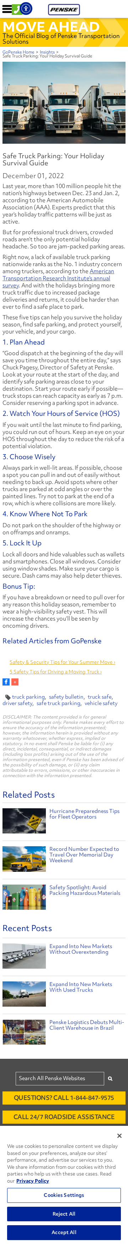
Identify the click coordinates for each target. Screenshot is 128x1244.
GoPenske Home (18, 52)
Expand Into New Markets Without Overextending (80, 949)
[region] (64, 1185)
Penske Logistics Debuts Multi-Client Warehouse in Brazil (86, 1025)
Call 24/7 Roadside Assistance (64, 1117)
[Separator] (14, 682)
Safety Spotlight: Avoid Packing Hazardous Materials (84, 890)
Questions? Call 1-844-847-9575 (64, 1098)
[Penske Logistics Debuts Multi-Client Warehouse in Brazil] (24, 1033)
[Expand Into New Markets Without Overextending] (24, 957)
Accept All (64, 1232)
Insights (47, 52)
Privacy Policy (32, 1181)
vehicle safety (101, 703)
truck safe (100, 696)
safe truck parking (58, 703)
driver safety (17, 703)
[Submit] (110, 1078)
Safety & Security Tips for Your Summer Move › (62, 662)
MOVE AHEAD (51, 26)
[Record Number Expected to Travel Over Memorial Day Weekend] (24, 859)
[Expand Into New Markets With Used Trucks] (24, 995)
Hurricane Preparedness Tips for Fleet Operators (84, 814)
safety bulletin (66, 696)
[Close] (119, 1136)
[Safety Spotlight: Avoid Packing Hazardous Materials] (24, 897)
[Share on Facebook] (6, 682)
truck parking (28, 696)
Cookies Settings (64, 1195)
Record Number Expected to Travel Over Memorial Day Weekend (84, 854)
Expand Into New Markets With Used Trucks (80, 987)
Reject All (64, 1214)
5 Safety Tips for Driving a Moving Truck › (56, 671)
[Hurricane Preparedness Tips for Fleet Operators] (24, 822)
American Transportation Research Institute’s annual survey (58, 278)
